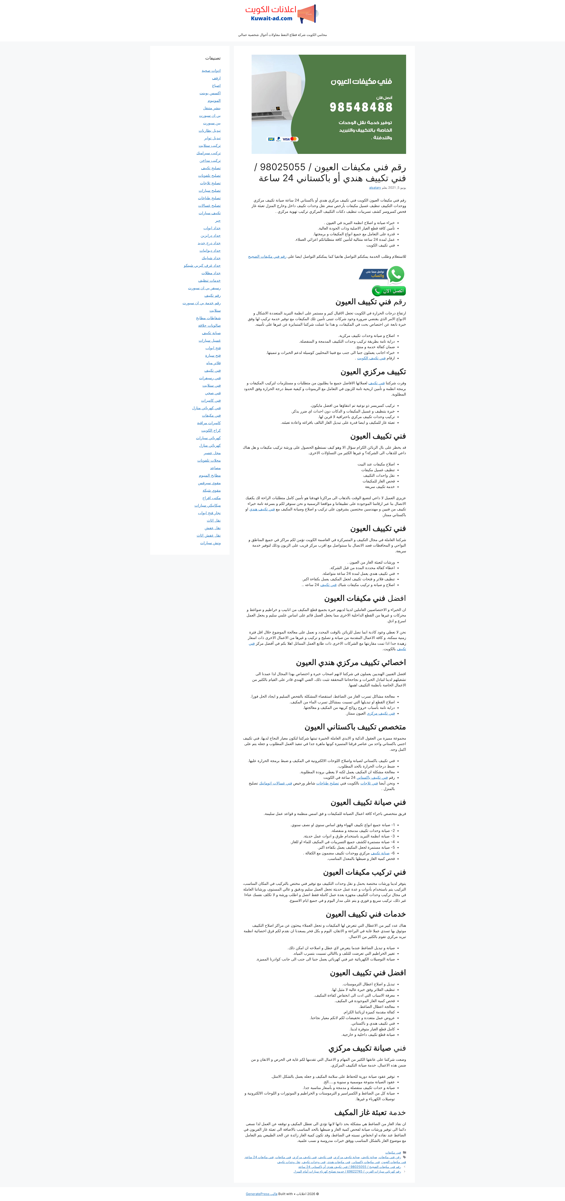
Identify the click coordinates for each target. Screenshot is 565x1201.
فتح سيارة (213, 355)
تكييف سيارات (210, 213)
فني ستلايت (211, 385)
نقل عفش (213, 528)
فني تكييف (376, 383)
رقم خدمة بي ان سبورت (202, 303)
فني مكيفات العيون (394, 1162)
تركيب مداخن (210, 160)
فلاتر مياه (213, 363)
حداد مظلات (211, 273)
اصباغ (216, 85)
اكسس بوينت (210, 93)
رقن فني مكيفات (390, 1157)
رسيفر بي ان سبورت (204, 288)
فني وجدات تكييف (314, 1162)
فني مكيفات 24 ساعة (259, 1157)
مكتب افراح (211, 498)
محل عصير (212, 453)
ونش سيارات (210, 543)
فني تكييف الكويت (371, 358)
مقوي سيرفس (209, 483)
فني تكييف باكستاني (372, 777)
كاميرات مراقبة (209, 423)
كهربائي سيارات (208, 438)
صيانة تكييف (380, 853)
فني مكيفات (393, 1152)
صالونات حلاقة (209, 325)
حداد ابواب (212, 228)
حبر (218, 220)
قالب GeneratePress (261, 1194)
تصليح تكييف (211, 168)
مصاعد (215, 468)
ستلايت (215, 310)
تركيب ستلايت (210, 145)
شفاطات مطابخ (208, 318)
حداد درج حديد (209, 243)
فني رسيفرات (210, 378)
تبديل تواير (212, 138)
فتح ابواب (213, 348)
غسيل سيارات (210, 340)
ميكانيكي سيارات (207, 505)
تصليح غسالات (209, 205)
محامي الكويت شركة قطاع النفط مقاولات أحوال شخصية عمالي (282, 35)
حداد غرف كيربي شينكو (202, 265)
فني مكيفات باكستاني (366, 1162)
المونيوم (214, 100)
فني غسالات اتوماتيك (275, 783)
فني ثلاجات (369, 783)
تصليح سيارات (210, 190)
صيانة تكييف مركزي (347, 1157)
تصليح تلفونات (209, 175)
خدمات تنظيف (209, 280)
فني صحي (213, 393)
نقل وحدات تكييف (288, 1162)
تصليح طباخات (327, 783)
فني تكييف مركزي (381, 713)
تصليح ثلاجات (210, 183)
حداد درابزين (211, 235)
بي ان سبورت (210, 115)
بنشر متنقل (212, 108)
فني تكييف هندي (262, 509)
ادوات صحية (211, 70)
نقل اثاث (214, 520)
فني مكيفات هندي (338, 1162)
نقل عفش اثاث (209, 535)
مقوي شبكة (212, 490)
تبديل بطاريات (210, 130)
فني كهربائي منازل (206, 408)
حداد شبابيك (211, 258)
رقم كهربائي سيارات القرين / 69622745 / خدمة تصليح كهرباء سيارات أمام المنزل (347, 1171)
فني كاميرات (211, 400)
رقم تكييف (212, 295)
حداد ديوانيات (210, 250)
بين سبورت (212, 123)
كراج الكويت (211, 430)
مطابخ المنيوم (210, 475)
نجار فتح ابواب (209, 513)
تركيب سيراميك (208, 153)
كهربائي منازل (210, 445)
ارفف (216, 78)
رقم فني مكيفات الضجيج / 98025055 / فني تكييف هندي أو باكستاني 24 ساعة (349, 1167)
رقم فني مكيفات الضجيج (267, 256)
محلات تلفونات (209, 460)
